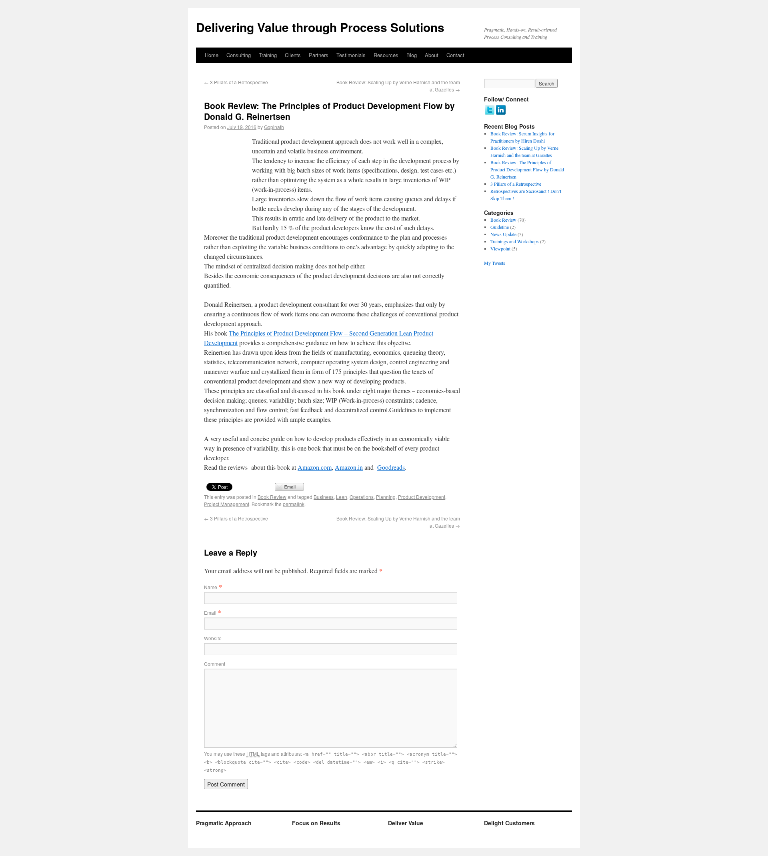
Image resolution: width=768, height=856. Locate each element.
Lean (341, 496)
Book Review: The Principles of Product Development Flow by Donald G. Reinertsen (527, 169)
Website (213, 638)
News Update (503, 234)
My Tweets (494, 263)
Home (211, 55)
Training (268, 55)
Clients (293, 55)
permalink (293, 503)
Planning (386, 496)
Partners (318, 55)
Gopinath (274, 126)
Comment (214, 663)
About (431, 55)
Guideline (499, 227)
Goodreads (391, 467)
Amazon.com (315, 467)
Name (210, 587)
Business (324, 496)
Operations (362, 496)
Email (210, 612)
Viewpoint (500, 248)
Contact (455, 55)
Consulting (238, 55)
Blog (411, 55)
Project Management (226, 503)
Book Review (272, 496)
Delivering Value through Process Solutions (320, 27)
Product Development (421, 496)
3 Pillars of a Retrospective (236, 82)
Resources (386, 55)
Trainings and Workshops (514, 241)
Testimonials (351, 55)
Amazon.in (349, 467)
